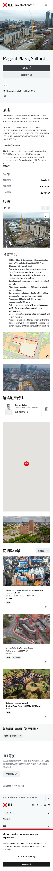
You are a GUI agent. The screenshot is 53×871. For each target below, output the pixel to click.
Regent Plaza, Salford (29, 797)
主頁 (4, 797)
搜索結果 (13, 797)
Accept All (26, 864)
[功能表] (46, 5)
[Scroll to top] (47, 798)
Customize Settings (26, 856)
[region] (26, 850)
